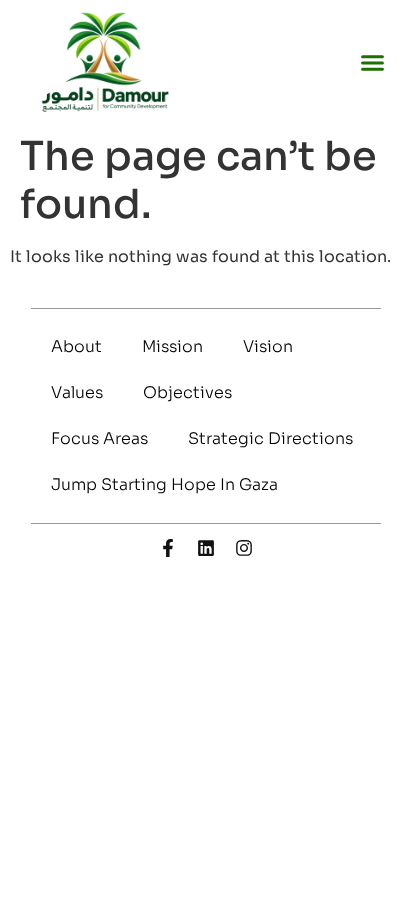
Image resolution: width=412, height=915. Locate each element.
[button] (373, 63)
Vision (268, 346)
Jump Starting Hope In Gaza (164, 484)
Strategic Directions (270, 438)
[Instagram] (244, 548)
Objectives (187, 392)
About (76, 346)
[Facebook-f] (168, 548)
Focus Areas (99, 438)
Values (77, 392)
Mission (172, 346)
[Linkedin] (206, 548)
